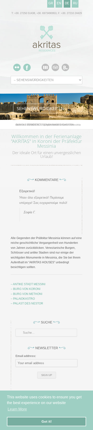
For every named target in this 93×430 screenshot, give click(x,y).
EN (59, 3)
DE (67, 3)
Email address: (26, 356)
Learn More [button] (17, 409)
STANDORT (33, 124)
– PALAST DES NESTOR (27, 303)
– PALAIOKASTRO (23, 298)
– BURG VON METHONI (26, 294)
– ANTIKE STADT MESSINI (28, 284)
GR (50, 3)
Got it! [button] (46, 421)
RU (75, 3)
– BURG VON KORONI (25, 289)
